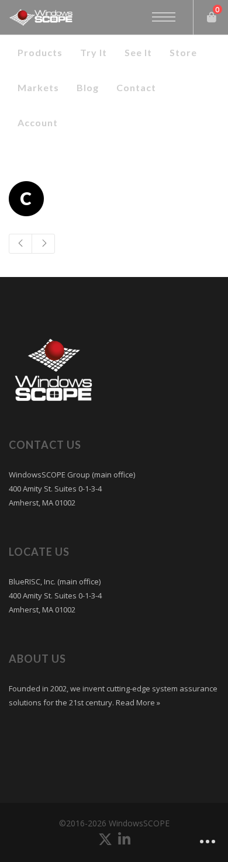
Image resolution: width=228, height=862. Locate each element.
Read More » (137, 702)
